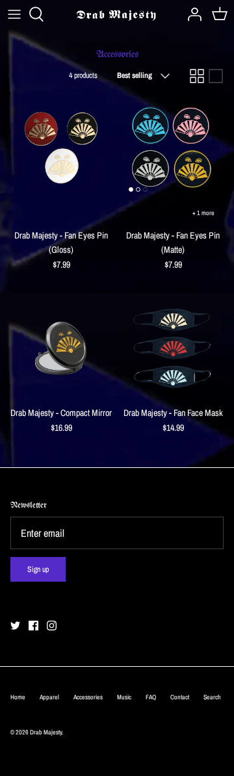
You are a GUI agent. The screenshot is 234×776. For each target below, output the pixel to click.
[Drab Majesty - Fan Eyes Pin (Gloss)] (61, 147)
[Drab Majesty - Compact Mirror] (61, 348)
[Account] (191, 14)
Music (124, 697)
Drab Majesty (46, 732)
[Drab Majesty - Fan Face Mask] (173, 348)
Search (212, 697)
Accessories (88, 697)
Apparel (49, 697)
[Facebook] (33, 625)
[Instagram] (52, 625)
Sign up (38, 569)
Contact (179, 697)
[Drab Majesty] (117, 14)
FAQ (151, 697)
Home (17, 697)
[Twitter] (15, 625)
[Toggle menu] (14, 14)
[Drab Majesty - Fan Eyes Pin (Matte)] (173, 147)
